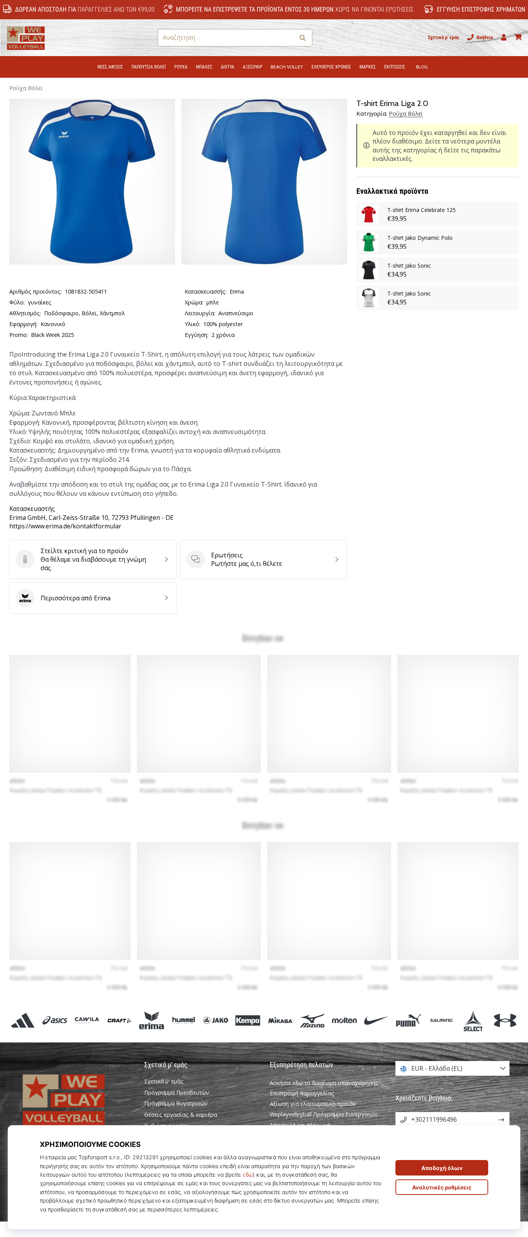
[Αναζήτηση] (302, 37)
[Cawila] (87, 1020)
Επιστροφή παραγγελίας (302, 1093)
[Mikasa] (280, 1020)
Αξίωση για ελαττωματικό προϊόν (313, 1103)
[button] (288, 37)
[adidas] (23, 1020)
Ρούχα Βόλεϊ (26, 88)
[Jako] (216, 1020)
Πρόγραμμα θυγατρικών (176, 1103)
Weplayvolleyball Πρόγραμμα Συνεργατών (324, 1114)
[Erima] (151, 1020)
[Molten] (344, 1020)
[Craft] (119, 1020)
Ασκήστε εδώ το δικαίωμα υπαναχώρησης (324, 1083)
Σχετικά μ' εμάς (443, 37)
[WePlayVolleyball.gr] (76, 1098)
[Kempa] (248, 1020)
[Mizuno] (312, 1020)
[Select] (473, 1020)
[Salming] (441, 1020)
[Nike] (377, 1020)
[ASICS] (55, 1020)
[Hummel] (183, 1020)
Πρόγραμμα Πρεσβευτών (176, 1092)
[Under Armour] (505, 1020)
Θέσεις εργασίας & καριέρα (180, 1114)
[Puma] (409, 1020)
